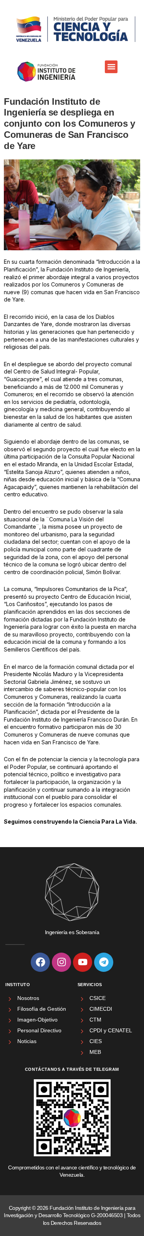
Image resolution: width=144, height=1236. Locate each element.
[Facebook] (40, 962)
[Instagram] (61, 962)
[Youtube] (82, 962)
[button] (111, 66)
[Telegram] (103, 962)
